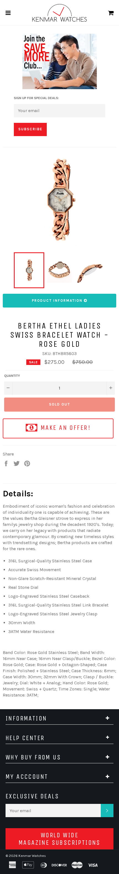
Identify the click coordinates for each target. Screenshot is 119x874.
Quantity (12, 376)
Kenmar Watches (32, 856)
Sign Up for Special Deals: (36, 98)
